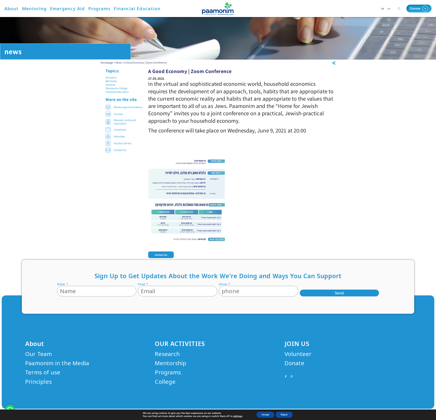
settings (237, 416)
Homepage (106, 62)
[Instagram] (291, 376)
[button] (161, 254)
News (118, 62)
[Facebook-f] (286, 376)
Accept (265, 414)
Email (142, 284)
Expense (110, 84)
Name (61, 284)
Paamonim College (116, 88)
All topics (111, 77)
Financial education (117, 92)
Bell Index (111, 81)
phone (223, 284)
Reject (284, 414)
